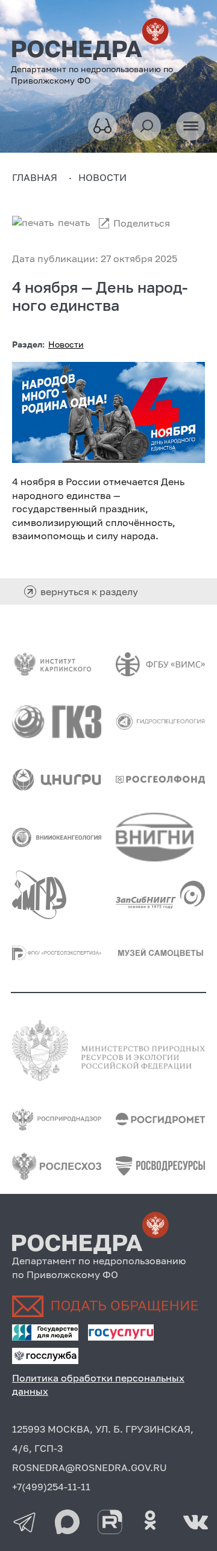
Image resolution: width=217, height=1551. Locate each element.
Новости (66, 344)
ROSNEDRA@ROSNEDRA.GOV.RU (89, 1467)
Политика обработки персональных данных (98, 1384)
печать (74, 222)
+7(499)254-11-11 (51, 1487)
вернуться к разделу (89, 592)
